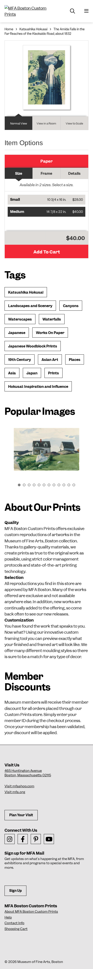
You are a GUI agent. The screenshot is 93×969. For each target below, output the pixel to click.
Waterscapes (20, 319)
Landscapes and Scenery (30, 305)
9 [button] (59, 485)
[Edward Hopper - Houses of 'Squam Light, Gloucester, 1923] (46, 449)
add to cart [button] (46, 252)
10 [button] (64, 485)
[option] (46, 451)
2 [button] (24, 485)
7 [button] (49, 485)
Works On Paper (50, 332)
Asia (12, 373)
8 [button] (54, 485)
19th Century (19, 359)
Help (8, 917)
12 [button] (73, 485)
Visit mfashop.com (19, 786)
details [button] (74, 173)
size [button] (18, 173)
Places (74, 359)
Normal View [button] (18, 123)
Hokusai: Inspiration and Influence (38, 386)
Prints (53, 373)
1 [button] (19, 485)
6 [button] (44, 485)
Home (9, 29)
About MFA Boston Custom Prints (31, 911)
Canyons (71, 305)
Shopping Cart (16, 929)
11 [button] (68, 485)
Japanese (16, 332)
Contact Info (14, 923)
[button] (46, 200)
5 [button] (39, 485)
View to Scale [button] (74, 123)
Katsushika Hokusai (33, 29)
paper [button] (46, 161)
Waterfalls (51, 319)
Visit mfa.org (15, 792)
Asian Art (50, 359)
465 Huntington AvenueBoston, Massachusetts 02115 (28, 772)
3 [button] (29, 485)
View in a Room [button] (46, 123)
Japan (31, 373)
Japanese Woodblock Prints (32, 346)
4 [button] (34, 485)
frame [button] (46, 173)
